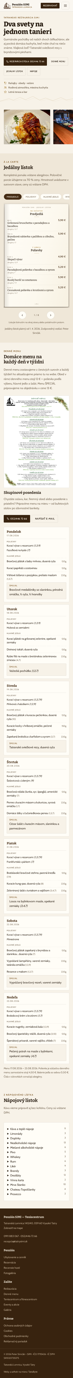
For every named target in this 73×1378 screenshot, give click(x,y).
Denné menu (58, 61)
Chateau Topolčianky (38, 1189)
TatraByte (33, 1371)
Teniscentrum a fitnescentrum (20, 1299)
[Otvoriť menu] (65, 6)
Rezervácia (10, 1262)
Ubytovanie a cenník (15, 1257)
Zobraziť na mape (13, 1228)
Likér (38, 1166)
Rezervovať (50, 5)
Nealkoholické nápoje (38, 1143)
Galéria (7, 1309)
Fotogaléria (10, 1273)
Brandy (38, 1171)
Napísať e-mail (45, 518)
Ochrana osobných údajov (18, 1325)
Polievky (31, 197)
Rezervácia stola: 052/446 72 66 (26, 61)
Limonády (38, 1133)
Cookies (8, 1330)
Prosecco (38, 1194)
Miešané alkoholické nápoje (38, 1147)
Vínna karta (38, 1180)
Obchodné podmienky (16, 1336)
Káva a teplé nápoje (38, 1129)
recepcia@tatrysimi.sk (15, 1241)
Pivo (38, 1152)
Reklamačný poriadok (15, 1341)
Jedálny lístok (14, 71)
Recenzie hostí (12, 1267)
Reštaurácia (10, 1288)
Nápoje (34, 71)
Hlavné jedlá (51, 197)
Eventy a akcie (11, 1304)
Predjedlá (13, 197)
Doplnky (38, 1138)
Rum (38, 1161)
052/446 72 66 (18, 518)
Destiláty (38, 1175)
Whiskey (38, 1157)
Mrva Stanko (38, 1184)
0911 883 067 (11, 1236)
